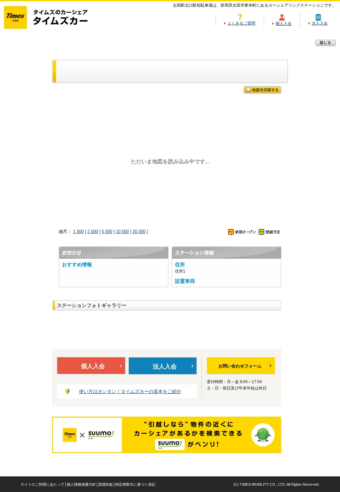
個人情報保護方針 (81, 484)
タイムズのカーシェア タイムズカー (51, 18)
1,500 (78, 231)
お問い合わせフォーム (240, 366)
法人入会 (320, 23)
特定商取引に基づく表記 (135, 484)
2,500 (92, 231)
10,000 (122, 231)
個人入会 (284, 23)
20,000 (138, 231)
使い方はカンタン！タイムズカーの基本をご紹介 (130, 391)
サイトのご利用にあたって (42, 484)
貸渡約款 (105, 484)
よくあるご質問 (241, 23)
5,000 (107, 231)
